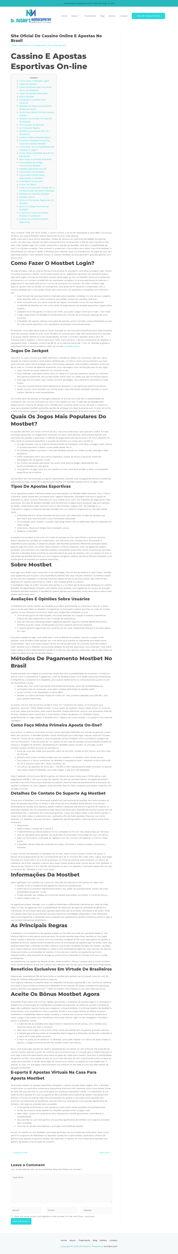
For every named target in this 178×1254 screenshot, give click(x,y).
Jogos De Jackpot (28, 84)
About (74, 16)
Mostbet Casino (27, 197)
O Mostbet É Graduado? (31, 181)
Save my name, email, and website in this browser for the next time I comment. (54, 1216)
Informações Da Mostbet (31, 125)
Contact (124, 16)
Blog (102, 16)
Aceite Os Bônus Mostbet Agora (35, 137)
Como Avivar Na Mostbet (31, 172)
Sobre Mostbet (26, 96)
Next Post (106, 1152)
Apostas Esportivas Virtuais (32, 169)
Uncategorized (38, 45)
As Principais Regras (29, 128)
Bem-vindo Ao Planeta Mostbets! (35, 159)
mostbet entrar (71, 346)
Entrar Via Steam (27, 184)
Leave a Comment (20, 45)
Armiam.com (110, 1246)
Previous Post (19, 1152)
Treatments (90, 16)
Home (64, 16)
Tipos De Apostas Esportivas (33, 93)
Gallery (112, 16)
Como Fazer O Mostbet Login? (34, 81)
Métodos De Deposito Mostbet (34, 194)
